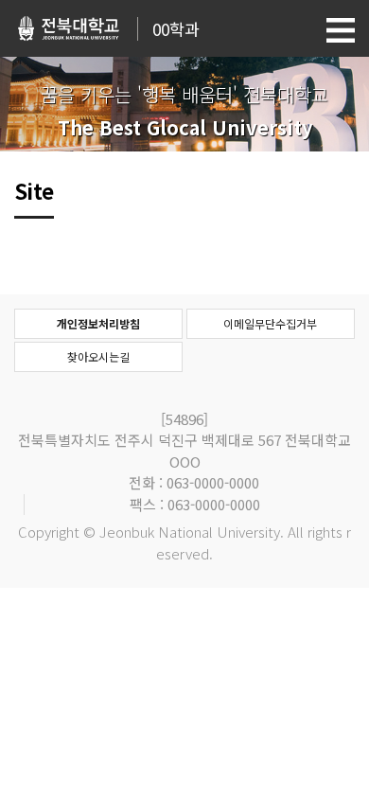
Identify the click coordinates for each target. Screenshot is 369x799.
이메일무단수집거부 (270, 323)
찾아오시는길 (98, 356)
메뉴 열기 (340, 30)
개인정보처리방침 (98, 323)
